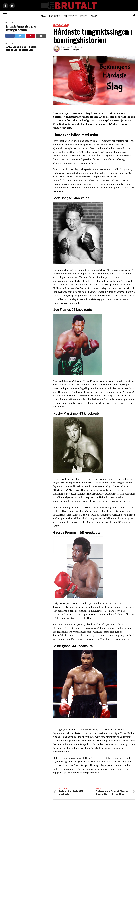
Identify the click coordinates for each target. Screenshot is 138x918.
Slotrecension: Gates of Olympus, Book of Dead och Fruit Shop (21, 48)
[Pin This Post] (30, 36)
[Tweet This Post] (20, 36)
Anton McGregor (71, 50)
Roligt (83, 16)
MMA (43, 16)
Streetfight (70, 16)
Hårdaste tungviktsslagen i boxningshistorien (21, 28)
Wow (94, 16)
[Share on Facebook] (9, 36)
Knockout (54, 16)
